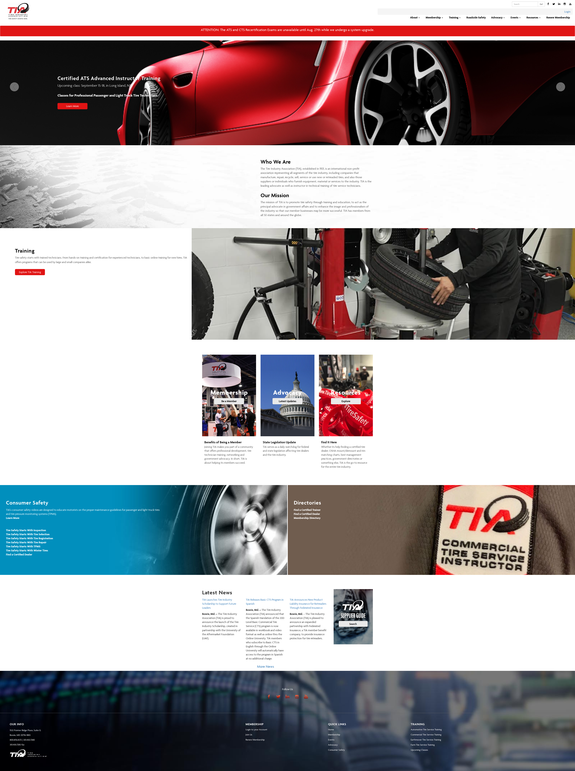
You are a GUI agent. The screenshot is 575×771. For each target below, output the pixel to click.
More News (265, 667)
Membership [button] (433, 17)
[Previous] (14, 113)
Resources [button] (532, 17)
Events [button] (515, 17)
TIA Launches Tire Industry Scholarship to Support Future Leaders (219, 603)
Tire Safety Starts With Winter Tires (27, 550)
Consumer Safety (336, 749)
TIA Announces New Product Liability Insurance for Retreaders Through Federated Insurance (308, 603)
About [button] (414, 17)
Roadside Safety (476, 17)
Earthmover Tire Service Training (426, 739)
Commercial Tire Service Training (426, 734)
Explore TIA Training (30, 272)
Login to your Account (256, 729)
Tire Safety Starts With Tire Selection (28, 534)
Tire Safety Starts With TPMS (23, 546)
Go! (541, 4)
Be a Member (229, 401)
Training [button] (454, 17)
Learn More (72, 106)
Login (567, 11)
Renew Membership (558, 17)
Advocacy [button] (497, 17)
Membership (334, 734)
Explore (346, 401)
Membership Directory (307, 518)
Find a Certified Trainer (307, 510)
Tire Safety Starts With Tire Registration (29, 538)
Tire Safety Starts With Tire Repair (26, 542)
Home (331, 729)
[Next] (560, 113)
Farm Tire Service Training (423, 744)
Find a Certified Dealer (19, 554)
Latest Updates (287, 401)
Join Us (249, 734)
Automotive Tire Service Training (426, 729)
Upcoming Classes (419, 749)
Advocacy (333, 744)
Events (331, 739)
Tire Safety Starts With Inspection (26, 530)
